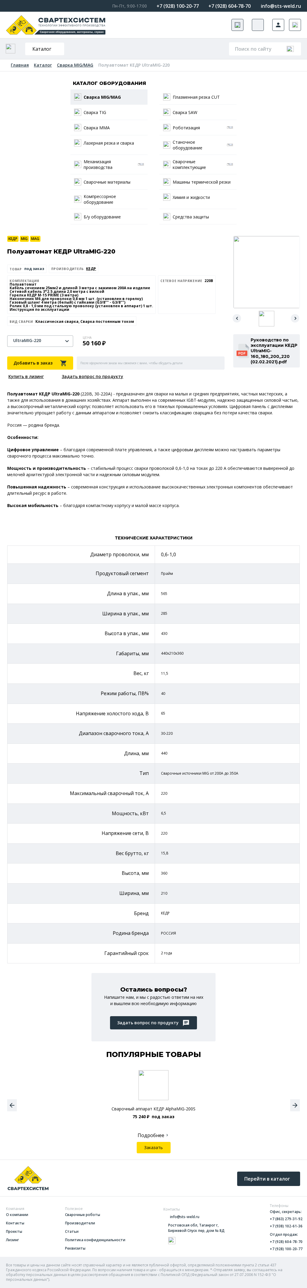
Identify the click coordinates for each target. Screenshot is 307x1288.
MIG (24, 238)
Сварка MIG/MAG (75, 65)
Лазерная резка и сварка (109, 143)
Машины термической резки (202, 182)
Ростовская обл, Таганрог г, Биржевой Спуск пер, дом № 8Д (196, 1228)
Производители (80, 1223)
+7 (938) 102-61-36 (286, 1226)
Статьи (72, 1231)
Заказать (153, 1147)
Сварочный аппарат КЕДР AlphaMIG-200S (153, 1109)
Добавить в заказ (32, 363)
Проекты (14, 1231)
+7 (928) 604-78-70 (229, 6)
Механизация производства (98, 164)
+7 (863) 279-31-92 (286, 1219)
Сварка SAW (185, 112)
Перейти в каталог (267, 1178)
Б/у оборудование (102, 217)
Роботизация (186, 128)
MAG (35, 238)
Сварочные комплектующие (189, 164)
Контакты (15, 1223)
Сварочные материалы (107, 182)
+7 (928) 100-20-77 (177, 6)
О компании (17, 1215)
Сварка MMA (97, 128)
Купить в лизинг (26, 376)
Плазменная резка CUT (196, 97)
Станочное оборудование (187, 145)
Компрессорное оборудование (100, 199)
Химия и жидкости (191, 197)
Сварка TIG (95, 112)
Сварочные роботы (82, 1215)
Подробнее (151, 1135)
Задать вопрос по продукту (92, 376)
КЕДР (12, 238)
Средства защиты (191, 217)
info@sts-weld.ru (281, 6)
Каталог (41, 49)
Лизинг (12, 1240)
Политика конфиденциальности (95, 1240)
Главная (20, 65)
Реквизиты (75, 1248)
